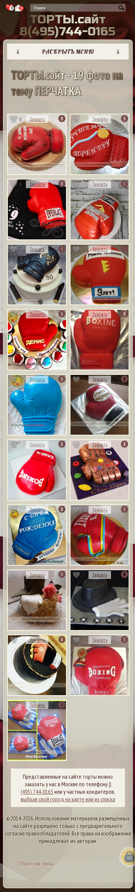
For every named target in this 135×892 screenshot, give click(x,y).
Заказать (37, 119)
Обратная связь (36, 863)
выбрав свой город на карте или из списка (68, 799)
